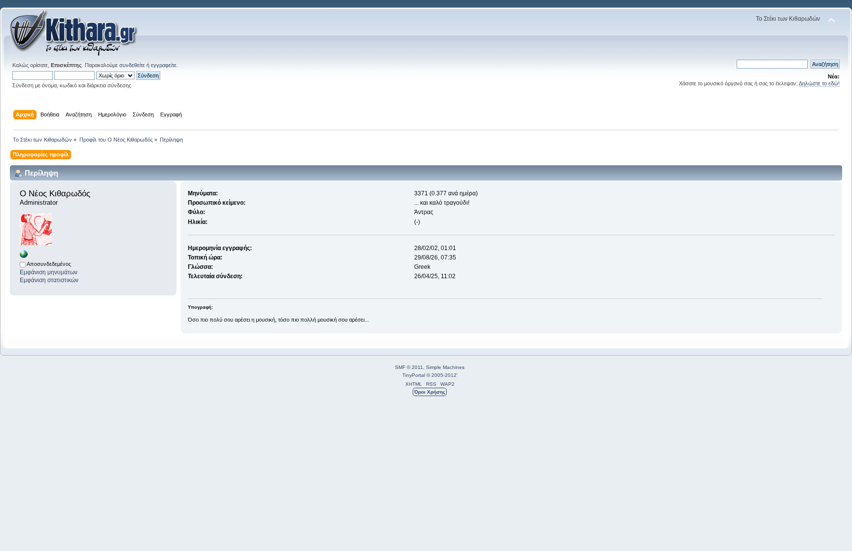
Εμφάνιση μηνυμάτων (48, 272)
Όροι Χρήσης (429, 392)
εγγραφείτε (164, 65)
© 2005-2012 (441, 375)
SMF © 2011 (409, 367)
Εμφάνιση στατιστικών (49, 280)
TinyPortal (413, 375)
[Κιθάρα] (24, 256)
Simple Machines (445, 367)
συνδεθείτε (132, 65)
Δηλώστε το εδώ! (819, 83)
